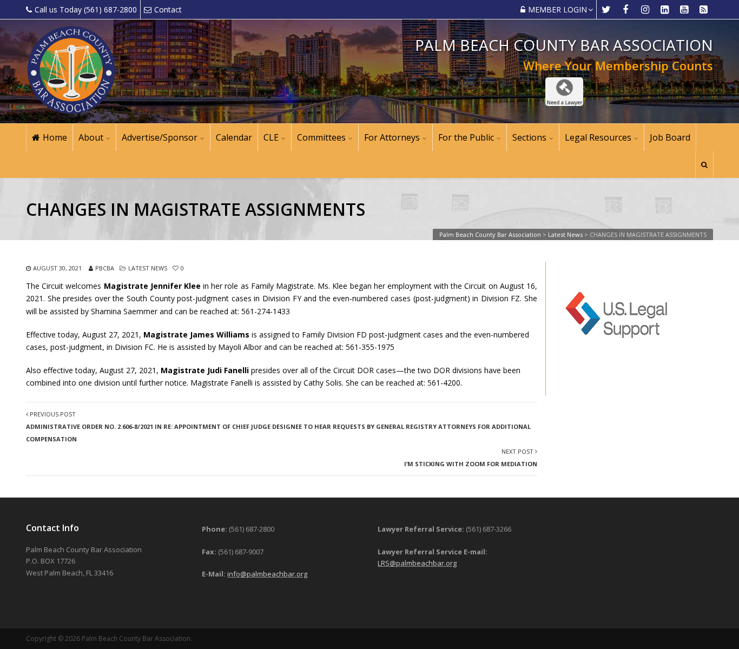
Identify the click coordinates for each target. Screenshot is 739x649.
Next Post (470, 457)
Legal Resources (598, 137)
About (90, 137)
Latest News (147, 268)
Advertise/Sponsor (159, 137)
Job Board (670, 137)
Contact (168, 9)
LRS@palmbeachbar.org (417, 563)
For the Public (466, 137)
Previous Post (278, 426)
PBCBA (104, 268)
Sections (529, 137)
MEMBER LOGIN (557, 9)
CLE (271, 137)
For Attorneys (392, 137)
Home (55, 137)
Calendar (234, 137)
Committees (321, 137)
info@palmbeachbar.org (267, 574)
